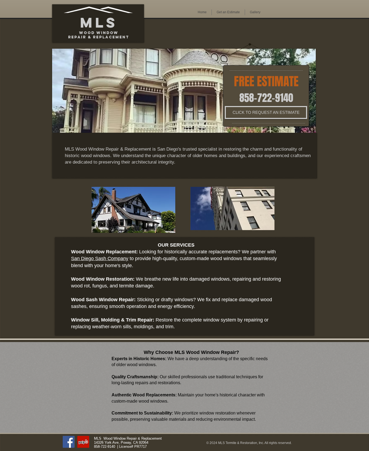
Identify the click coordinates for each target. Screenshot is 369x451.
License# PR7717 (133, 447)
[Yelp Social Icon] (83, 442)
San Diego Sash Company (99, 258)
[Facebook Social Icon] (69, 442)
